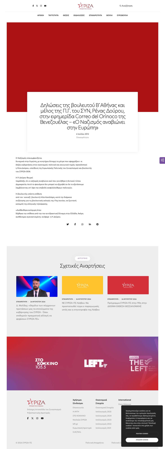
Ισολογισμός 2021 (103, 428)
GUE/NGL (77, 432)
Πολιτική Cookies (118, 443)
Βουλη (109, 15)
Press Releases (124, 404)
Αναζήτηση (126, 6)
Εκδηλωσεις (79, 15)
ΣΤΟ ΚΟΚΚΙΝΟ (79, 416)
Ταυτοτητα (53, 15)
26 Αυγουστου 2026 (37, 302)
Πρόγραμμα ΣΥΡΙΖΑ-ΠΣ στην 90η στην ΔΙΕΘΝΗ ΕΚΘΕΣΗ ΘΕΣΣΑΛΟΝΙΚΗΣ (127, 305)
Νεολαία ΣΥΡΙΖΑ (80, 420)
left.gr (75, 424)
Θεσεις (66, 15)
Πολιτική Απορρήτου (95, 443)
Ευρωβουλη (122, 15)
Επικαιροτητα (95, 15)
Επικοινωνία (78, 408)
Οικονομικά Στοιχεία (105, 408)
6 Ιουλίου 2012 (82, 134)
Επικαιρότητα (82, 137)
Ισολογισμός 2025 (103, 412)
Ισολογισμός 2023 (103, 420)
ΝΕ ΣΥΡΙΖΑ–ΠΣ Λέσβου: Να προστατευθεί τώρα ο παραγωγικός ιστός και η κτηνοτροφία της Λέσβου (81, 306)
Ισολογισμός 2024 (103, 416)
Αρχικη (40, 15)
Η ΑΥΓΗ (76, 412)
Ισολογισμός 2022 (103, 424)
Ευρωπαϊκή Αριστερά (82, 428)
